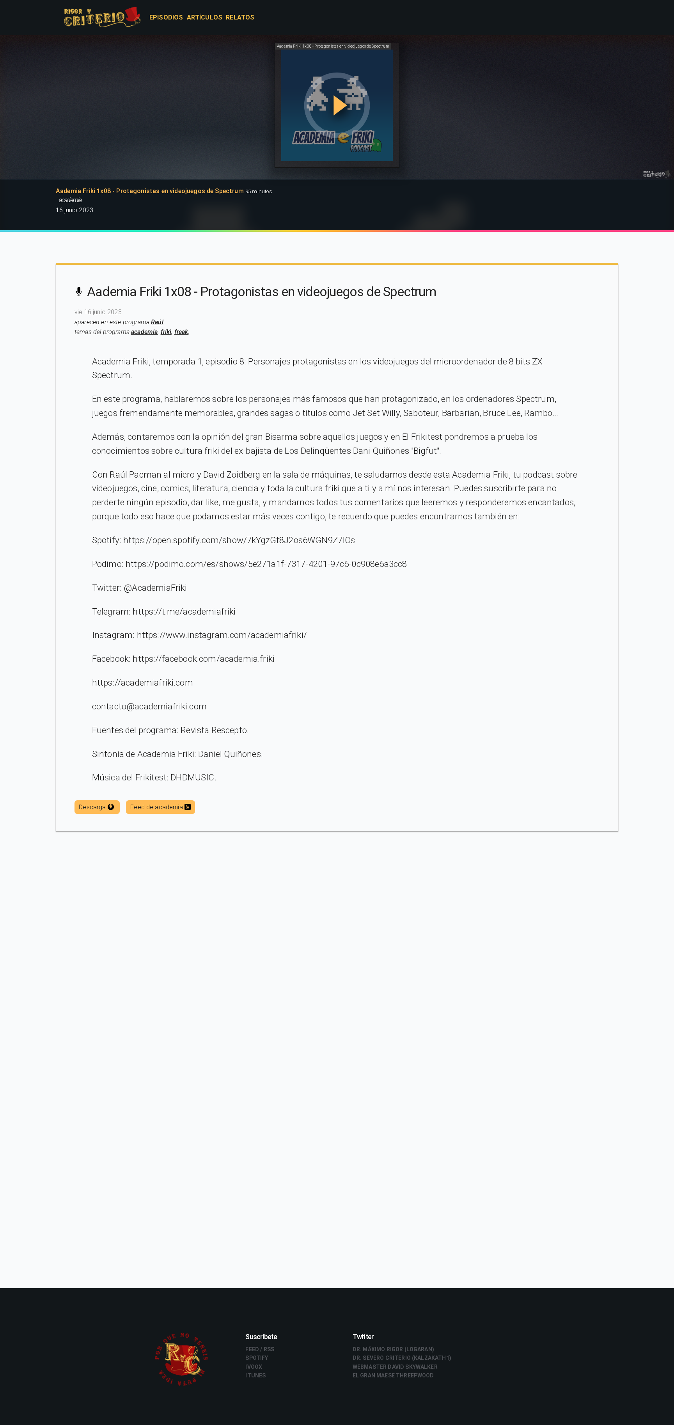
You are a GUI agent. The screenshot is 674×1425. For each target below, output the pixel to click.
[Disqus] (337, 972)
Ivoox (253, 1367)
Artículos (204, 17)
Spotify (256, 1358)
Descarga (93, 807)
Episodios (166, 17)
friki (166, 332)
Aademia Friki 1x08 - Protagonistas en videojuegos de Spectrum (261, 291)
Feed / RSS (259, 1349)
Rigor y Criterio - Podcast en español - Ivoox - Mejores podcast (110, 17)
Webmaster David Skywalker (395, 1367)
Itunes (255, 1375)
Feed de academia (157, 807)
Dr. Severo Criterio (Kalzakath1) (402, 1358)
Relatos (240, 17)
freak (181, 332)
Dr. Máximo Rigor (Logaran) (393, 1349)
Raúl (157, 322)
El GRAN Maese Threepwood (393, 1375)
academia (144, 332)
